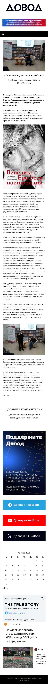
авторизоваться (30, 418)
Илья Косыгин (24, 83)
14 (31, 570)
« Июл (5, 588)
